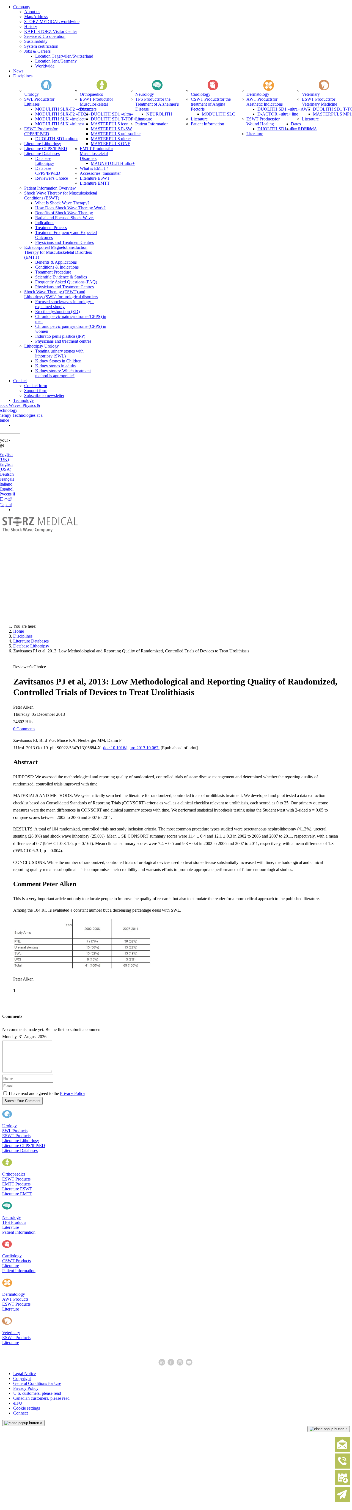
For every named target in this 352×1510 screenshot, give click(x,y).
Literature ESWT (17, 1189)
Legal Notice (24, 1373)
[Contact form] (342, 1450)
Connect (20, 1413)
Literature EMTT (17, 1193)
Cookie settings (26, 1408)
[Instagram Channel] (181, 1364)
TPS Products (14, 1222)
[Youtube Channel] (190, 1364)
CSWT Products (16, 1260)
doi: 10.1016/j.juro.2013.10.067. (131, 747)
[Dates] (342, 1484)
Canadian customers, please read (41, 1398)
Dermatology (13, 1294)
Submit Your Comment (22, 1101)
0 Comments (24, 728)
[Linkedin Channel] (162, 1364)
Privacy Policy (72, 1093)
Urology (9, 1125)
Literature (10, 1227)
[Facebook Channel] (171, 1364)
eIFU (17, 1403)
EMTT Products (16, 1184)
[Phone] (342, 1467)
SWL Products (15, 1130)
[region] (176, 568)
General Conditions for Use (37, 1383)
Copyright (22, 1378)
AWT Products (15, 1299)
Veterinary (11, 1332)
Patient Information (18, 1232)
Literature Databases (20, 1150)
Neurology (11, 1217)
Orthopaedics (13, 1174)
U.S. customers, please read (37, 1393)
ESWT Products (16, 1135)
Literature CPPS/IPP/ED (23, 1145)
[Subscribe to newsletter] (342, 1500)
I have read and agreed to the (47, 1093)
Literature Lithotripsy (20, 1140)
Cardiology (12, 1255)
